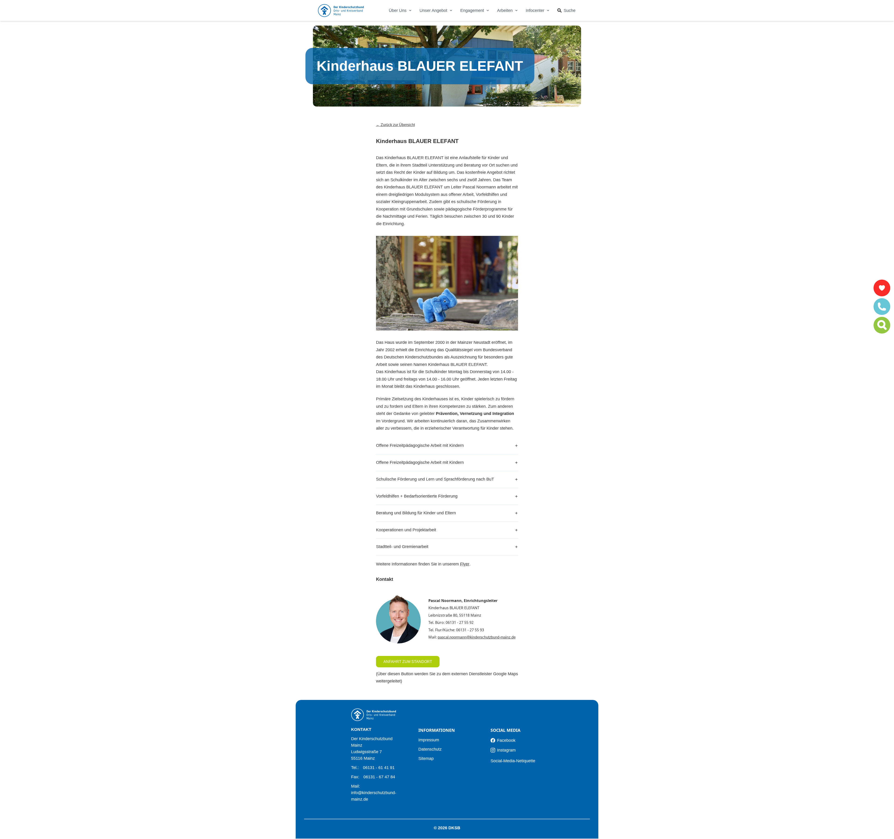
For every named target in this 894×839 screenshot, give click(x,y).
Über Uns (397, 10)
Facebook (506, 740)
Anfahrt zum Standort (407, 662)
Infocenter (535, 10)
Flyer (464, 564)
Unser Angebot (433, 10)
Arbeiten (505, 10)
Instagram (506, 750)
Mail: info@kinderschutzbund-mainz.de (373, 793)
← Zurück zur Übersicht (395, 125)
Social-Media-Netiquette (513, 761)
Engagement (472, 10)
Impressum (428, 740)
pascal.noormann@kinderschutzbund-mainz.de (477, 637)
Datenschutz (430, 749)
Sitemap (426, 758)
